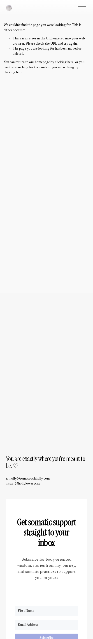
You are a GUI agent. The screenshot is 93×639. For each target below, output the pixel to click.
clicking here (64, 62)
